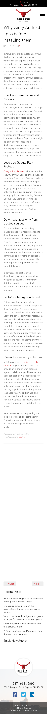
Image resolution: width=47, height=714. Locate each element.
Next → (38, 583)
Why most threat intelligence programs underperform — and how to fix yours (23, 618)
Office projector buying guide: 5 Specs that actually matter (22, 625)
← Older (9, 583)
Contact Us (14, 5)
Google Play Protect (14, 171)
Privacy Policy (15, 711)
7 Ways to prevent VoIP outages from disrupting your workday (23, 633)
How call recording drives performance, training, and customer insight (23, 600)
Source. (22, 437)
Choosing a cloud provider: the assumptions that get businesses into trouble (22, 609)
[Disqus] (23, 480)
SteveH (21, 46)
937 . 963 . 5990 (23, 684)
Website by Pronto (30, 711)
